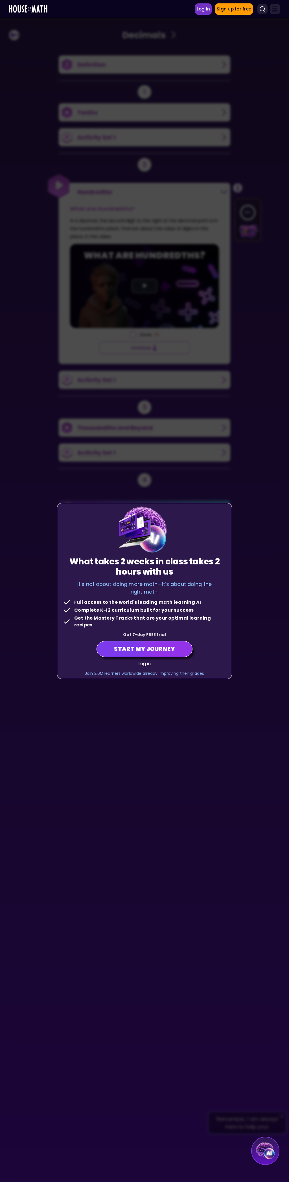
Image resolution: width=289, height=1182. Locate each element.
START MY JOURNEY (144, 649)
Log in (144, 663)
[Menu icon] (275, 9)
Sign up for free (234, 9)
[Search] (262, 9)
